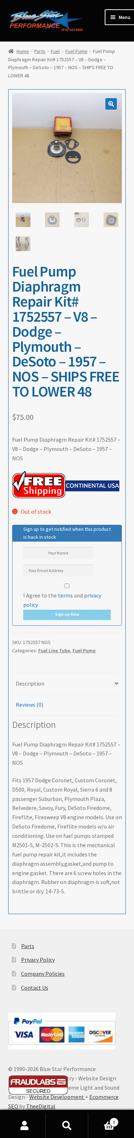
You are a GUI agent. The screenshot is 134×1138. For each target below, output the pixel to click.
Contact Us (34, 987)
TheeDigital (40, 1106)
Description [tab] (30, 683)
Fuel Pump (76, 51)
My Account (25, 1126)
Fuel (55, 51)
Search (67, 1126)
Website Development (57, 1096)
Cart (101, 1119)
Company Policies (43, 973)
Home (22, 51)
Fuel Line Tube (54, 650)
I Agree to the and (62, 600)
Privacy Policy (38, 959)
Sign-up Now (67, 614)
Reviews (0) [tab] (29, 704)
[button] (111, 104)
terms (65, 595)
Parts (39, 51)
